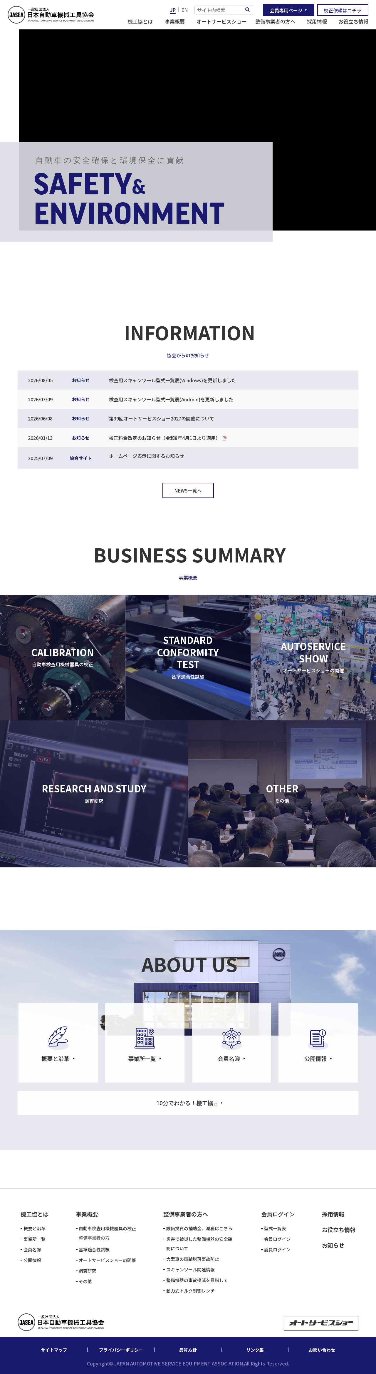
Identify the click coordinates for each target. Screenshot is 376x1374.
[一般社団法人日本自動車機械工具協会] (51, 15)
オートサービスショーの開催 (107, 1260)
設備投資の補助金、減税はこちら (199, 1228)
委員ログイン (277, 1249)
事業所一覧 (35, 1239)
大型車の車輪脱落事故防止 (192, 1259)
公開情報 (32, 1260)
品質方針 (188, 1350)
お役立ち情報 (353, 21)
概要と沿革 (35, 1228)
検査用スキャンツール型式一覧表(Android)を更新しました (171, 399)
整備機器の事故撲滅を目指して (197, 1280)
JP (173, 9)
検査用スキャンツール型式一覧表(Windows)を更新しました (172, 380)
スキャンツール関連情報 (190, 1269)
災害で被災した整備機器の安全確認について (199, 1243)
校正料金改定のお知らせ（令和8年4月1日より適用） (164, 437)
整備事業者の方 (94, 1238)
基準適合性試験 (94, 1249)
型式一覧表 (275, 1228)
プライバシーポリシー (121, 1350)
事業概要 (175, 21)
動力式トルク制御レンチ (190, 1291)
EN (184, 9)
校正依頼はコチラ (342, 10)
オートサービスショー (221, 21)
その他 (85, 1281)
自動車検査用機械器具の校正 (107, 1228)
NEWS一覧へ (188, 490)
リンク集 (255, 1350)
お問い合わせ (322, 1350)
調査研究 (87, 1271)
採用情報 (317, 21)
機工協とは (140, 21)
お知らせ (333, 1245)
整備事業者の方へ (275, 21)
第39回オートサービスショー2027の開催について (161, 418)
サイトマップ (54, 1350)
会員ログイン (277, 1239)
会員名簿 (32, 1249)
